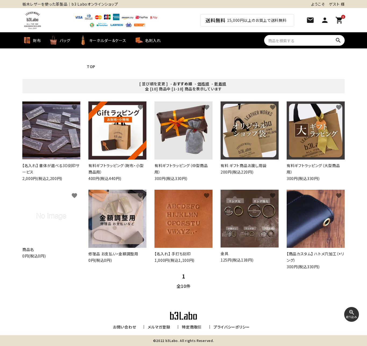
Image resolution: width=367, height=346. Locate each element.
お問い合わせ (124, 327)
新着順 (220, 83)
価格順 (203, 83)
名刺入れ (153, 40)
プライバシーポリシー (232, 327)
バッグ (65, 40)
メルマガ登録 (159, 327)
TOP (91, 66)
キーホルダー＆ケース (107, 40)
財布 (37, 40)
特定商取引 (192, 327)
